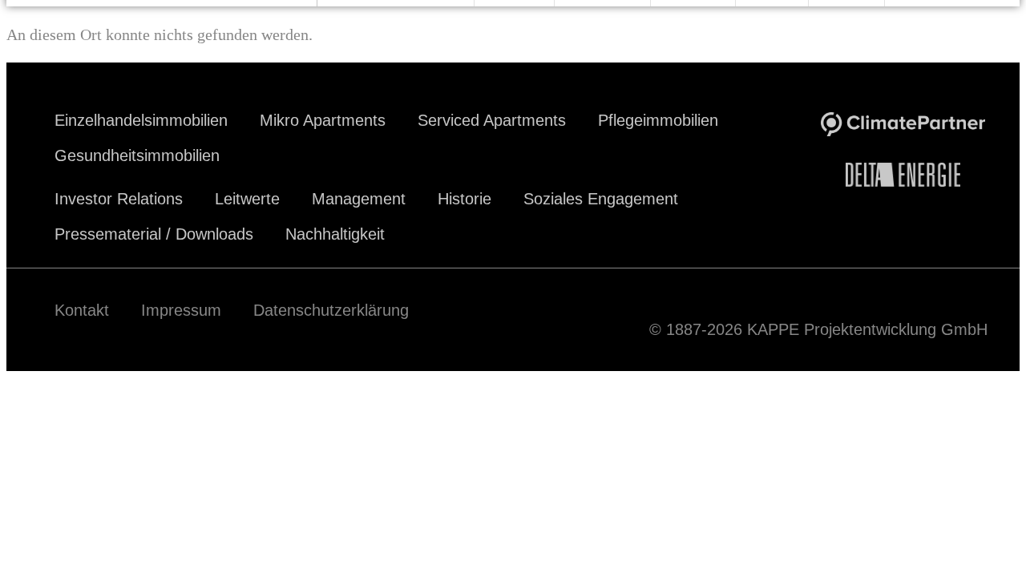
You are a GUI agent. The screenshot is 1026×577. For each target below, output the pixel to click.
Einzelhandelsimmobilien (141, 120)
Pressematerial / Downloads (154, 234)
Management (359, 199)
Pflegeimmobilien (658, 120)
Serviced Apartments (492, 120)
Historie (464, 199)
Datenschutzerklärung (331, 310)
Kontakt (82, 310)
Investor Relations (119, 199)
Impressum (181, 310)
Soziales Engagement (600, 199)
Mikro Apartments (323, 120)
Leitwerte (247, 199)
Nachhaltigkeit (335, 234)
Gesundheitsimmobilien (137, 155)
